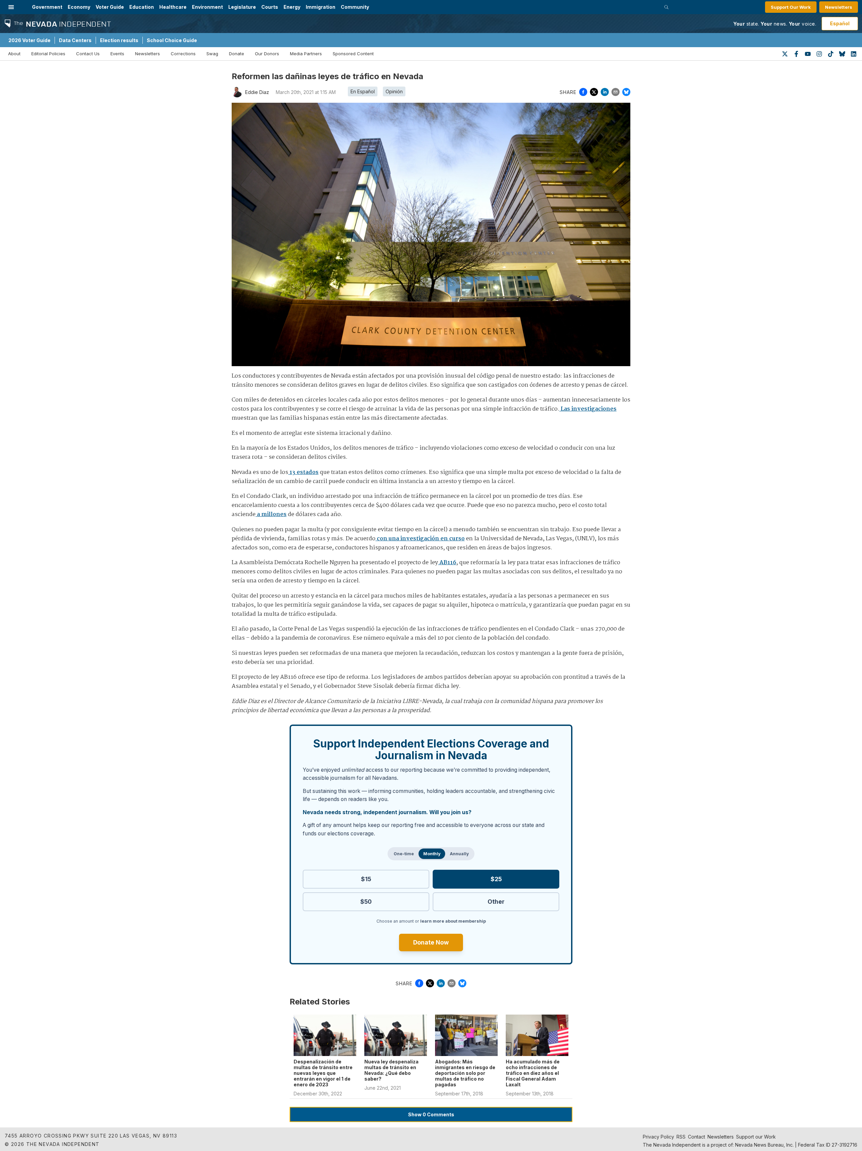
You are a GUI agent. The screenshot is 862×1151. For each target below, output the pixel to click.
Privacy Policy (658, 1137)
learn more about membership (453, 921)
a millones (271, 514)
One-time (404, 853)
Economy (79, 7)
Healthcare (173, 7)
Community (355, 7)
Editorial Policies (48, 53)
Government (47, 7)
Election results (119, 40)
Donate (236, 53)
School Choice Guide (172, 40)
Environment (207, 7)
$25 (496, 879)
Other (496, 901)
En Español (363, 91)
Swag (212, 53)
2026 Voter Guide (29, 40)
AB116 (447, 562)
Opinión (394, 91)
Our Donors (267, 53)
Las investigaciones (588, 409)
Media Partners (306, 53)
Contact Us (88, 53)
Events (117, 53)
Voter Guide (110, 7)
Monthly (431, 853)
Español (840, 23)
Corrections (183, 53)
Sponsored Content (353, 53)
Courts (269, 7)
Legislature (242, 7)
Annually (459, 853)
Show (431, 1114)
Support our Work (756, 1137)
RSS (681, 1137)
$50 (366, 901)
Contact (696, 1137)
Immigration (320, 7)
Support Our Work (791, 7)
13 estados (303, 472)
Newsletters (838, 7)
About (14, 53)
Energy (292, 7)
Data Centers (75, 40)
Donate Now (431, 942)
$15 (366, 879)
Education (141, 7)
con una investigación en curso (420, 538)
